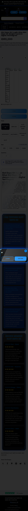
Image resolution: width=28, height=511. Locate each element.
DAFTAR (20, 258)
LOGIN (8, 258)
